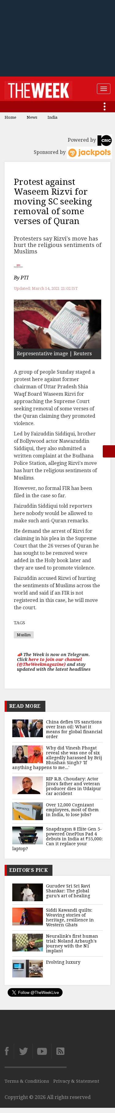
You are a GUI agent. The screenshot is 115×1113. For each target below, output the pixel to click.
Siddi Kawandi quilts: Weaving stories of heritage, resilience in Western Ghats (70, 917)
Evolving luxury (63, 962)
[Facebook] (9, 1051)
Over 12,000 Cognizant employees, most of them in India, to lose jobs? (72, 809)
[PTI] (19, 265)
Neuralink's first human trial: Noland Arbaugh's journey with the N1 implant (72, 943)
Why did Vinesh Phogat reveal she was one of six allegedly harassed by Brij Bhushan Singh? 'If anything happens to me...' (57, 757)
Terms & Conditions (27, 1081)
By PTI (21, 277)
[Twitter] (23, 1051)
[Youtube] (42, 1051)
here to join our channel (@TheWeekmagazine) (49, 662)
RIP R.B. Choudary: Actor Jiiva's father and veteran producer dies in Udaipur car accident (73, 786)
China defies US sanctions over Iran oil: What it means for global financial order (74, 729)
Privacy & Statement (76, 1081)
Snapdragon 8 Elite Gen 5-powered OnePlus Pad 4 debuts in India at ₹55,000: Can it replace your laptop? (57, 839)
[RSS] (59, 1051)
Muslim (24, 635)
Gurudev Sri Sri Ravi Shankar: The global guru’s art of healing (68, 890)
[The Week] (38, 88)
